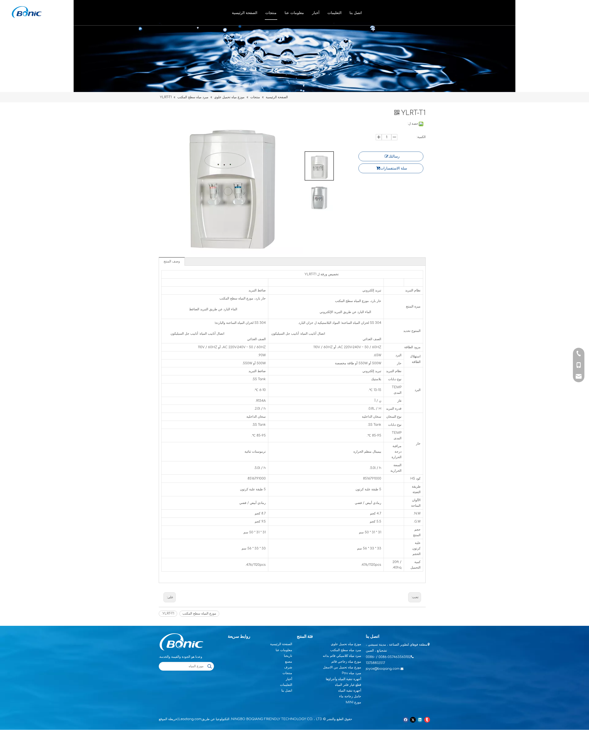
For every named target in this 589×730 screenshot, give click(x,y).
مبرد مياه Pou (351, 673)
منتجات (271, 12)
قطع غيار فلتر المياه (348, 685)
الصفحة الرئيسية (244, 12)
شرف (288, 667)
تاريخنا (288, 656)
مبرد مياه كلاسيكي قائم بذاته (342, 656)
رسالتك (394, 156)
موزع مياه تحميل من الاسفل (342, 667)
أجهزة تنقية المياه (349, 690)
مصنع (288, 661)
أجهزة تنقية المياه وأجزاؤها (343, 679)
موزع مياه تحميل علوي (346, 644)
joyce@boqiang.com (383, 668)
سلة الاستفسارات (393, 168)
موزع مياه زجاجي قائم (346, 661)
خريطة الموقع (168, 719)
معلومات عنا (294, 12)
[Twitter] (413, 720)
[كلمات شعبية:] (209, 666)
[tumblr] (427, 720)
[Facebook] (406, 720)
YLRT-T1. (168, 613)
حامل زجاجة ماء (350, 696)
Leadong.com (190, 719)
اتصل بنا (355, 12)
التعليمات (334, 12)
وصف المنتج (172, 261)
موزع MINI (353, 702)
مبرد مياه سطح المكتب (345, 650)
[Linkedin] (420, 720)
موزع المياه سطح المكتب (199, 613)
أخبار (315, 12)
